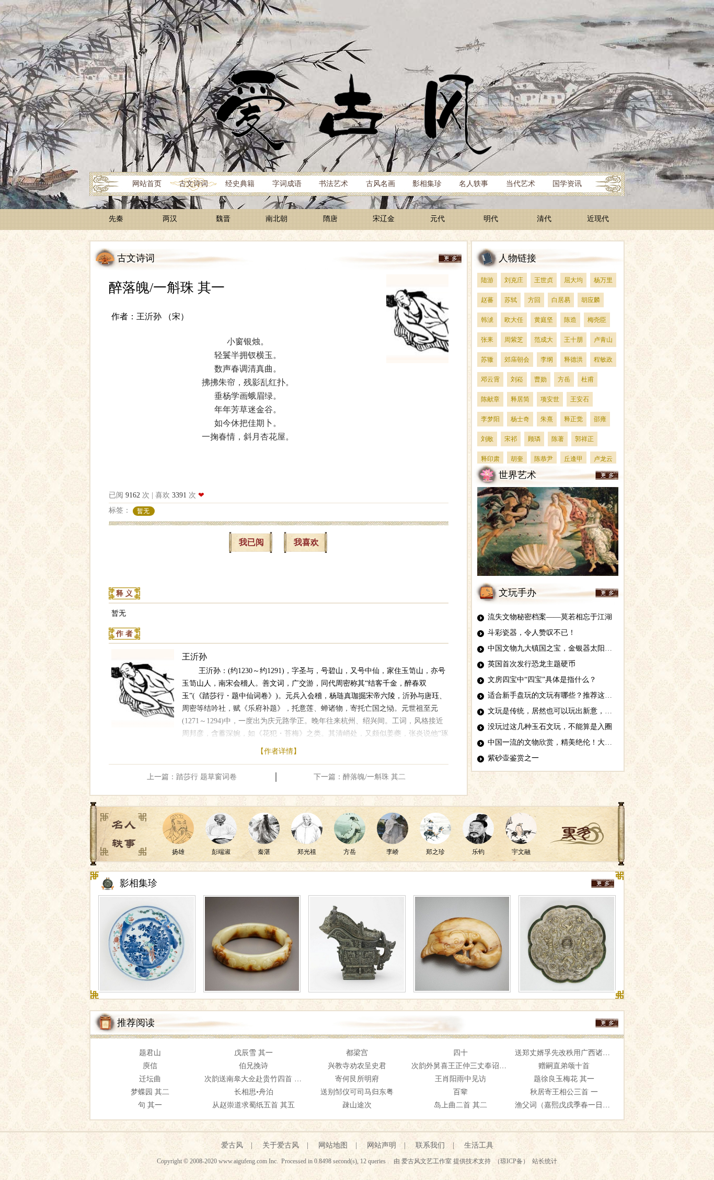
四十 (460, 1053)
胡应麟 (590, 300)
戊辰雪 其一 (253, 1053)
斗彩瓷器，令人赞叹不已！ (531, 633)
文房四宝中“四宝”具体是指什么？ (542, 680)
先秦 (116, 219)
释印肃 (490, 458)
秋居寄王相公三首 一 (564, 1092)
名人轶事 (473, 184)
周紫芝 (513, 339)
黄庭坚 (543, 319)
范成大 (543, 339)
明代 (490, 219)
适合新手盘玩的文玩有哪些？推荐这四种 (553, 695)
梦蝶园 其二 (150, 1092)
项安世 (549, 399)
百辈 (460, 1092)
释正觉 (573, 419)
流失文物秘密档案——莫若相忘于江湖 (550, 617)
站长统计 (544, 1161)
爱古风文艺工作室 (427, 1161)
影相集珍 (427, 184)
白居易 (560, 300)
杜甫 (587, 379)
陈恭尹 (543, 458)
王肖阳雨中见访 (460, 1079)
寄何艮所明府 (357, 1079)
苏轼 (510, 300)
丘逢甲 (573, 458)
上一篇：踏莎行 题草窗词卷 (192, 777)
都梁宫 (357, 1053)
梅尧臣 (597, 319)
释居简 (520, 399)
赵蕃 (487, 300)
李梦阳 (490, 419)
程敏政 (603, 359)
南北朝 (276, 219)
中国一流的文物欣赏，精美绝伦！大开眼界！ (561, 742)
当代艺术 (520, 184)
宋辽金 (384, 219)
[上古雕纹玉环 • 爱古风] (252, 943)
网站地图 (333, 1145)
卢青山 (603, 339)
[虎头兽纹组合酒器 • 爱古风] (357, 943)
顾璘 (534, 439)
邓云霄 (490, 379)
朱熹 (546, 419)
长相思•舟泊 (253, 1092)
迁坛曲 (150, 1079)
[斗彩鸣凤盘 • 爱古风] (146, 943)
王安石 (579, 399)
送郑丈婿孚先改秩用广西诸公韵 (566, 1053)
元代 (437, 219)
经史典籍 (240, 184)
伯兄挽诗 (253, 1066)
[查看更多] (577, 833)
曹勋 (540, 379)
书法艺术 (333, 184)
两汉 (170, 219)
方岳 (564, 379)
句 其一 (150, 1105)
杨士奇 (520, 419)
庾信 (150, 1066)
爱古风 (232, 1145)
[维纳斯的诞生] (547, 574)
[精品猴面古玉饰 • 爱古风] (462, 943)
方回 (534, 300)
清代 (544, 219)
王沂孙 (194, 656)
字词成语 (287, 184)
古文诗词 (193, 184)
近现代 (598, 219)
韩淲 (487, 319)
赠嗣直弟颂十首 (564, 1066)
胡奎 (517, 458)
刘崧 (517, 379)
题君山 (150, 1053)
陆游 (487, 280)
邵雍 (600, 419)
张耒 (487, 339)
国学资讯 (567, 184)
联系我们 (430, 1145)
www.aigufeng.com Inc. (249, 1161)
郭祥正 (584, 439)
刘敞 (487, 439)
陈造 (570, 319)
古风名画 (380, 184)
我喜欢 (306, 542)
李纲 (546, 359)
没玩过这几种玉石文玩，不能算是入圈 (550, 727)
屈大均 (573, 280)
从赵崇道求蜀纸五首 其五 (253, 1105)
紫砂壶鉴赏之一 (513, 758)
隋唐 (330, 219)
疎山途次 (357, 1105)
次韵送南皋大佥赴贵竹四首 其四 (256, 1079)
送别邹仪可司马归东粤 (357, 1092)
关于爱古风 (280, 1145)
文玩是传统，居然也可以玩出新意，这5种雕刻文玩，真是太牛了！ (596, 711)
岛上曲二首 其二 (460, 1105)
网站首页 (147, 184)
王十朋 (573, 339)
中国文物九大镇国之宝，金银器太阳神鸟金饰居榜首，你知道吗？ (594, 648)
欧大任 (513, 319)
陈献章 (490, 399)
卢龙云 (603, 458)
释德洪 (573, 359)
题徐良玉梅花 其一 (564, 1079)
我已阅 (251, 542)
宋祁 (510, 439)
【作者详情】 (279, 751)
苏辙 (487, 359)
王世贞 (543, 280)
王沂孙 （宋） (162, 316)
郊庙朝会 (516, 359)
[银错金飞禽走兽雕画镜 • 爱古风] (567, 943)
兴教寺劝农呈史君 (357, 1066)
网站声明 (381, 1145)
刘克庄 (513, 280)
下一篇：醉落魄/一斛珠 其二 (360, 777)
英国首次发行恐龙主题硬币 (531, 664)
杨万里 (603, 280)
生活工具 (478, 1145)
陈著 (557, 439)
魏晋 (223, 219)
